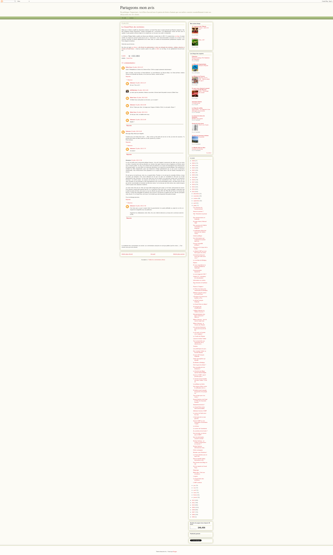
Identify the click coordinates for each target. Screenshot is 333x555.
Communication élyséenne (197, 271)
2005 (193, 517)
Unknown (132, 83)
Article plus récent (127, 254)
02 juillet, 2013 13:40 (136, 131)
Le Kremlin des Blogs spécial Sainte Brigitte (199, 371)
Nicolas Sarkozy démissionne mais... (199, 447)
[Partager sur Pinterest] (139, 56)
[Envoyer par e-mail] (132, 56)
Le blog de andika (197, 108)
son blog (177, 36)
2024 (193, 165)
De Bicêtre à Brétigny (199, 362)
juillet (195, 205)
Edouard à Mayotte (203, 65)
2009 (193, 507)
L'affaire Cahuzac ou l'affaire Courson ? (198, 311)
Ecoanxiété (201, 137)
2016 (193, 184)
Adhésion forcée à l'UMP (200, 411)
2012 (193, 500)
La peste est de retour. (197, 149)
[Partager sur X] (135, 56)
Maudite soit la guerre (197, 118)
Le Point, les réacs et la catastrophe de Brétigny (200, 289)
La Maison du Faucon (198, 76)
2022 (193, 170)
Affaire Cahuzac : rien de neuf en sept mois (200, 320)
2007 (193, 512)
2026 (193, 160)
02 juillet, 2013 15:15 (142, 112)
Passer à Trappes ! (198, 286)
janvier (195, 497)
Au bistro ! (195, 38)
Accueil (153, 254)
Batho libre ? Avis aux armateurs (199, 473)
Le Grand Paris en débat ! (200, 304)
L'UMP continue (197, 482)
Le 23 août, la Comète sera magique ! (199, 333)
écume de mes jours (198, 123)
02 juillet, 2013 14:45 (143, 90)
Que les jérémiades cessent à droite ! (198, 437)
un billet (157, 48)
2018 (193, 179)
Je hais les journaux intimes (200, 135)
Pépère (195, 262)
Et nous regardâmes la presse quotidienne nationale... (199, 266)
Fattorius (194, 56)
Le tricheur (196, 426)
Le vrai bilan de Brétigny (199, 260)
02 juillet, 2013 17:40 (141, 205)
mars (195, 492)
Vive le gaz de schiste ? (199, 365)
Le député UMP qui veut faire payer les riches (199, 251)
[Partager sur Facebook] (137, 56)
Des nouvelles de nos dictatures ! (199, 368)
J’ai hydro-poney (196, 103)
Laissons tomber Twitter (199, 338)
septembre (196, 200)
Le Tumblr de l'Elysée (199, 336)
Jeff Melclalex (133, 90)
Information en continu (199, 280)
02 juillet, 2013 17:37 (141, 148)
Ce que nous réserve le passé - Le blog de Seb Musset (200, 89)
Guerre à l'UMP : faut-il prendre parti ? (199, 375)
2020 (193, 175)
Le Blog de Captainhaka (199, 64)
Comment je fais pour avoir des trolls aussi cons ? (199, 256)
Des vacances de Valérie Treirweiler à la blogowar (200, 227)
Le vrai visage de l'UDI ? (199, 274)
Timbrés (195, 346)
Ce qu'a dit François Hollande (198, 355)
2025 (193, 163)
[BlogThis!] (134, 56)
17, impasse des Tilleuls (199, 26)
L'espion (195, 476)
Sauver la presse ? (198, 211)
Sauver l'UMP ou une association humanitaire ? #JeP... (200, 422)
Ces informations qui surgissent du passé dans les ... (199, 239)
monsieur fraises (197, 101)
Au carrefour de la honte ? (200, 431)
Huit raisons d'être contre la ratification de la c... (200, 387)
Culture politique (197, 236)
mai (194, 487)
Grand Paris (129, 58)
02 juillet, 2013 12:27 (141, 83)
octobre (195, 198)
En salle (124, 18)
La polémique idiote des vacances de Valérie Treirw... (199, 232)
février (195, 495)
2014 (193, 189)
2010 (193, 505)
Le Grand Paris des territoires (198, 479)
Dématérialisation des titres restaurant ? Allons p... (199, 316)
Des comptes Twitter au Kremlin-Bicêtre (199, 351)
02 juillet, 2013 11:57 (138, 67)
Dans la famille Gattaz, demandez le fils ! (199, 459)
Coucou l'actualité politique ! (198, 244)
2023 (193, 168)
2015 (193, 187)
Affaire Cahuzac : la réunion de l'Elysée (199, 324)
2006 (193, 514)
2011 (193, 502)
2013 (193, 191)
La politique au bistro (199, 384)
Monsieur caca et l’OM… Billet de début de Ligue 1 (204, 79)
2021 (193, 172)
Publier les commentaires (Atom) (156, 259)
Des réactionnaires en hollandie (199, 218)
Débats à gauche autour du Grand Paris (199, 293)
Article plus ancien (179, 254)
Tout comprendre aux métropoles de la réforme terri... (199, 342)
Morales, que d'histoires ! (200, 452)
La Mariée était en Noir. (198, 147)
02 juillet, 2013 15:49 (141, 119)
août (194, 203)
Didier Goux (129, 67)
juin (194, 485)
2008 (193, 509)
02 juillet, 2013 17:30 (136, 160)
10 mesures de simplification (197, 307)
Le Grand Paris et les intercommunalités (199, 407)
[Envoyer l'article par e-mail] (129, 56)
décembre (196, 193)
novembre (196, 196)
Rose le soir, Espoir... (204, 125)
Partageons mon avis (137, 7)
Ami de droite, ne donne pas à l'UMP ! (199, 434)
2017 (193, 182)
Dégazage (196, 470)
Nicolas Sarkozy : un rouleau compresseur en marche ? (199, 442)
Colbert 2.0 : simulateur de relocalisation (199, 277)
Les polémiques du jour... (200, 348)
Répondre (128, 76)
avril (194, 490)
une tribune (134, 47)
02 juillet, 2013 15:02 (142, 97)
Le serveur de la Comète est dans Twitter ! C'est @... (200, 380)
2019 (193, 177)
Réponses (130, 79)
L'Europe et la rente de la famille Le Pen (200, 297)
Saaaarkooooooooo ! (199, 404)
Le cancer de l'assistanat (200, 428)
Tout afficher (208, 152)
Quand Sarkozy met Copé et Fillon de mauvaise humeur (200, 401)
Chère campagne (198, 450)
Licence (131, 18)
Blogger (175, 551)
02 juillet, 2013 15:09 (141, 104)
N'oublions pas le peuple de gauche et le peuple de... (200, 392)
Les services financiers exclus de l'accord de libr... (199, 328)
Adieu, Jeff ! (202, 40)
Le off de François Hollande (198, 301)
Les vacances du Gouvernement (198, 208)
